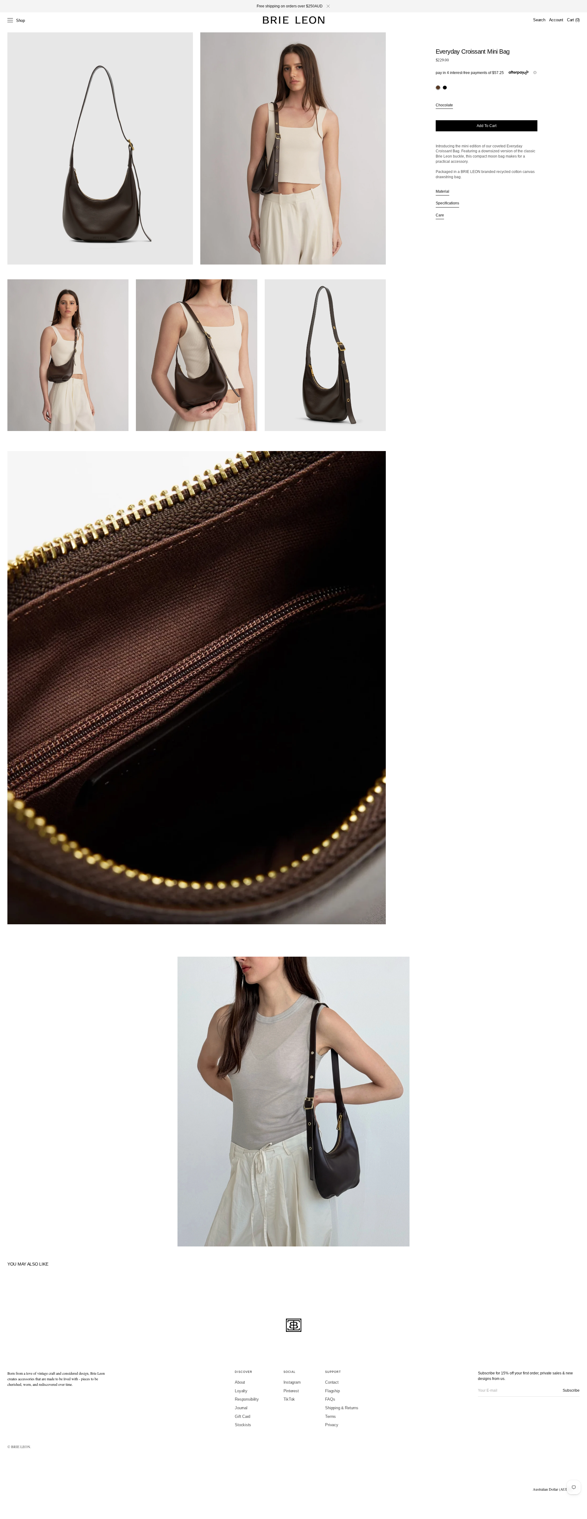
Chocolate (444, 105)
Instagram (292, 1382)
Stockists (243, 1425)
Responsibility (247, 1399)
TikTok (289, 1399)
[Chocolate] (438, 87)
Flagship (332, 1391)
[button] (539, 20)
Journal (241, 1408)
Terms (330, 1416)
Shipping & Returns (341, 1408)
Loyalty (241, 1391)
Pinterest (291, 1391)
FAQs (330, 1399)
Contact (331, 1382)
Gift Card (242, 1416)
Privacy (331, 1425)
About (240, 1382)
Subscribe (571, 1390)
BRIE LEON (20, 1446)
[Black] (444, 87)
